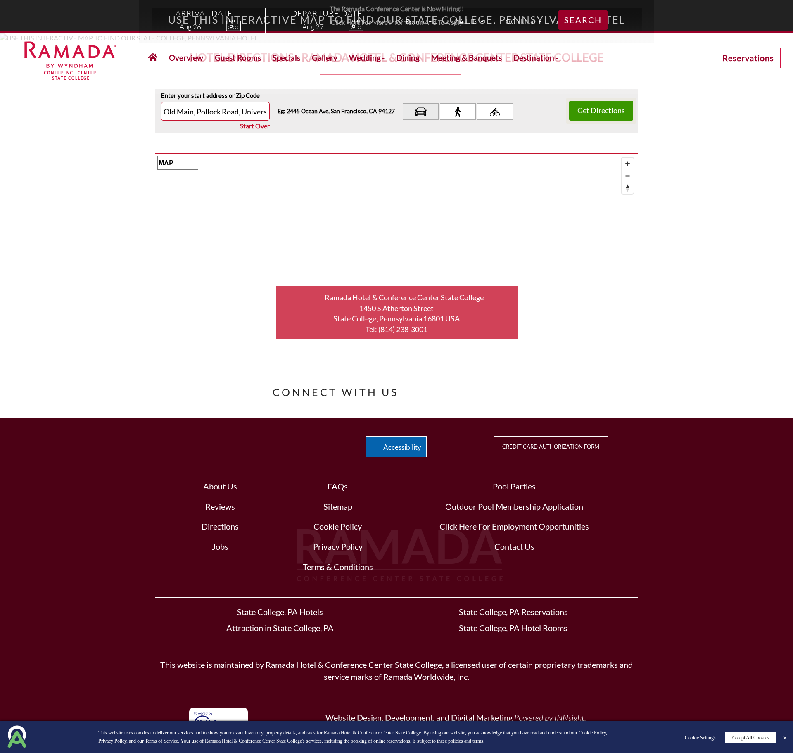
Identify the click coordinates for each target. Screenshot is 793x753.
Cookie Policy (337, 526)
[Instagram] (502, 390)
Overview (186, 57)
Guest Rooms (238, 57)
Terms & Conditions (338, 567)
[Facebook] (423, 390)
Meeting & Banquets (466, 57)
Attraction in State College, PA (280, 628)
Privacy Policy (338, 546)
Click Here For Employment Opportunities (514, 526)
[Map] (396, 246)
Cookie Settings (700, 738)
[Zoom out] (628, 176)
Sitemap (337, 506)
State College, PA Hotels (280, 612)
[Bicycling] (495, 111)
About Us (220, 486)
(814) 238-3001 (402, 329)
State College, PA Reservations (513, 612)
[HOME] (152, 58)
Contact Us (514, 546)
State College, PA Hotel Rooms (513, 628)
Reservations (748, 58)
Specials (286, 57)
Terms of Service (161, 741)
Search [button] (583, 20)
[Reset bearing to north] (628, 188)
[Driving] (421, 111)
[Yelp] (451, 390)
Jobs (220, 546)
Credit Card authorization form (550, 446)
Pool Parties (514, 486)
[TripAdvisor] (476, 390)
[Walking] (458, 111)
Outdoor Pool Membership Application (514, 506)
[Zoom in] (628, 164)
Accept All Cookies (750, 738)
